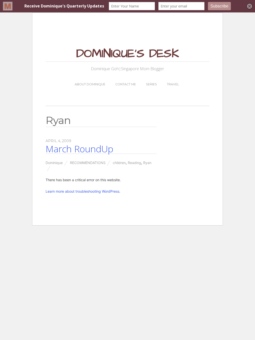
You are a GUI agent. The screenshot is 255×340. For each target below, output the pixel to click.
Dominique (54, 163)
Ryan (147, 163)
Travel (173, 84)
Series (151, 84)
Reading (134, 163)
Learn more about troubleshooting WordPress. (83, 191)
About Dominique (90, 84)
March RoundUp (79, 149)
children (119, 163)
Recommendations (88, 163)
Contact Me (125, 84)
